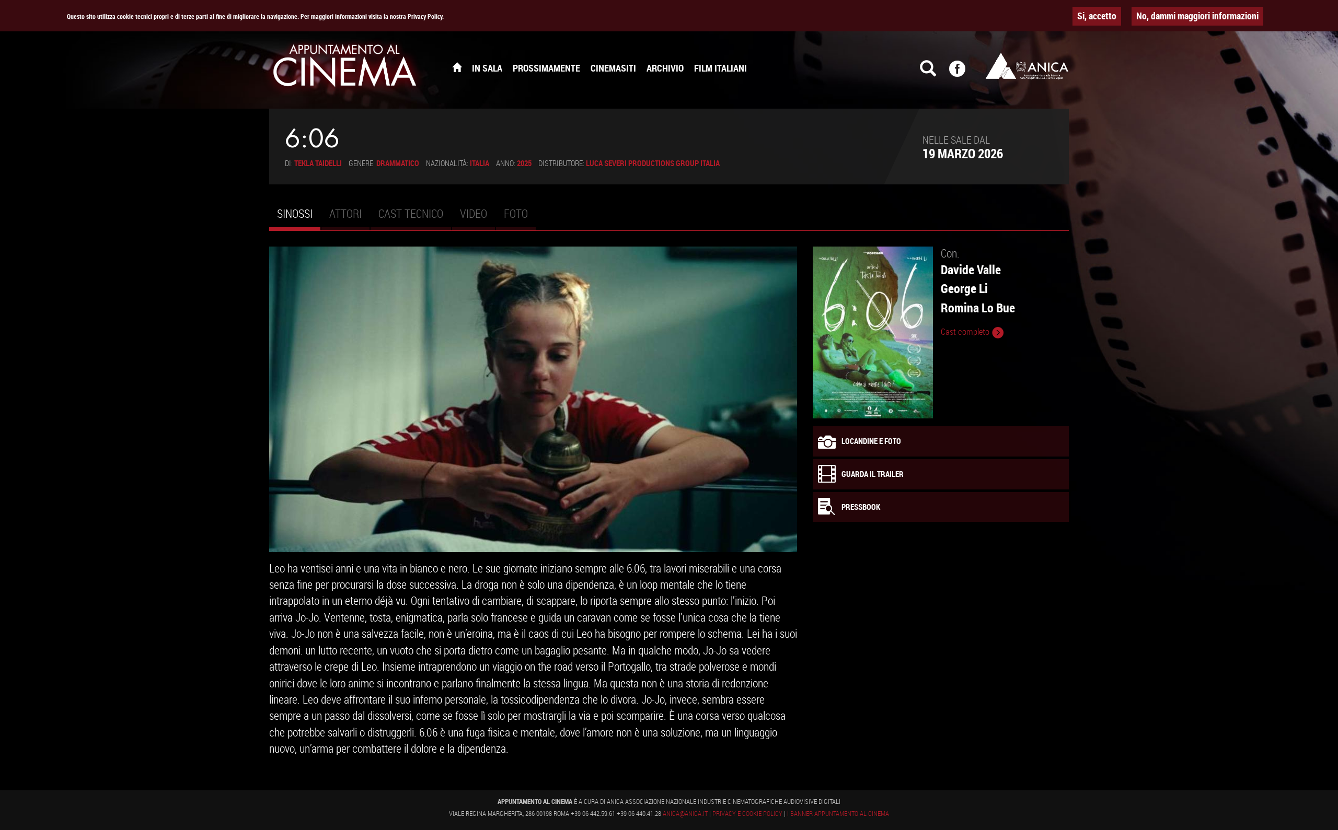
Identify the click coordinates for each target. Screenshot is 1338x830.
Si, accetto (1096, 15)
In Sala (487, 68)
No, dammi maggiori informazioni (1197, 15)
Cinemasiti (613, 68)
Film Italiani (720, 68)
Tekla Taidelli (318, 163)
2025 (524, 163)
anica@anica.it (685, 813)
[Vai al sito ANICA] (1027, 65)
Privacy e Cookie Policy (747, 813)
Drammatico (397, 163)
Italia (479, 163)
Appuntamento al (345, 67)
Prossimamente (546, 68)
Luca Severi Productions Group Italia (653, 163)
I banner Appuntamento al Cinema (838, 813)
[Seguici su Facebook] (963, 73)
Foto (516, 213)
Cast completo (966, 331)
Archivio (665, 68)
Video (473, 213)
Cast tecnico (410, 213)
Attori (345, 213)
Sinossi (298, 218)
